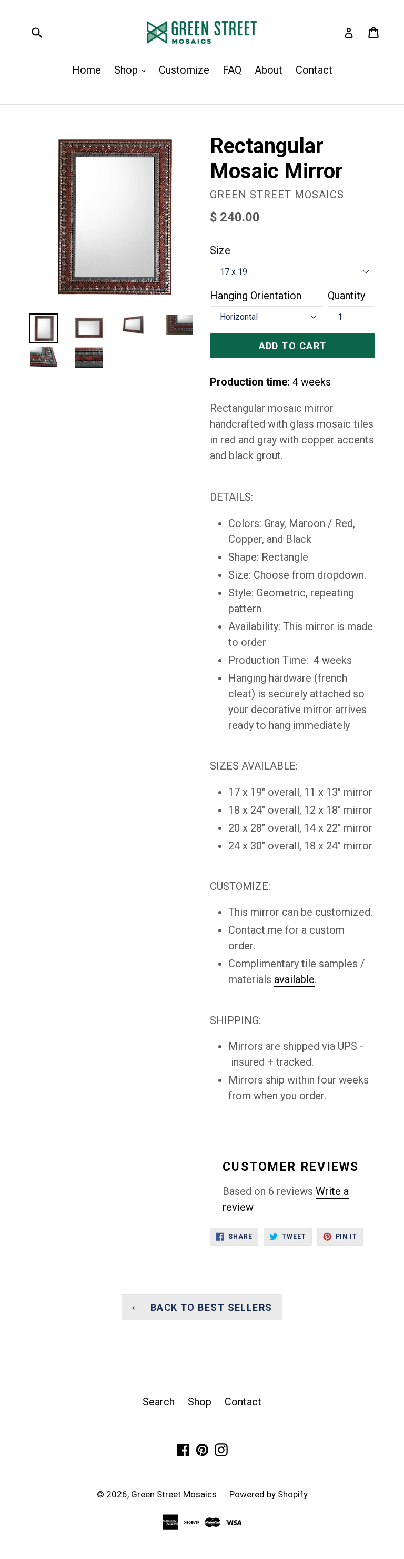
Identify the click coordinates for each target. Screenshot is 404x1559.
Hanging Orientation (255, 295)
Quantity (346, 295)
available (294, 979)
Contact (314, 70)
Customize (184, 70)
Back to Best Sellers (209, 1307)
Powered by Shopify (268, 1494)
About (268, 70)
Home (86, 70)
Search (159, 1401)
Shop (132, 69)
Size (220, 250)
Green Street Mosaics (175, 1494)
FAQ (232, 70)
